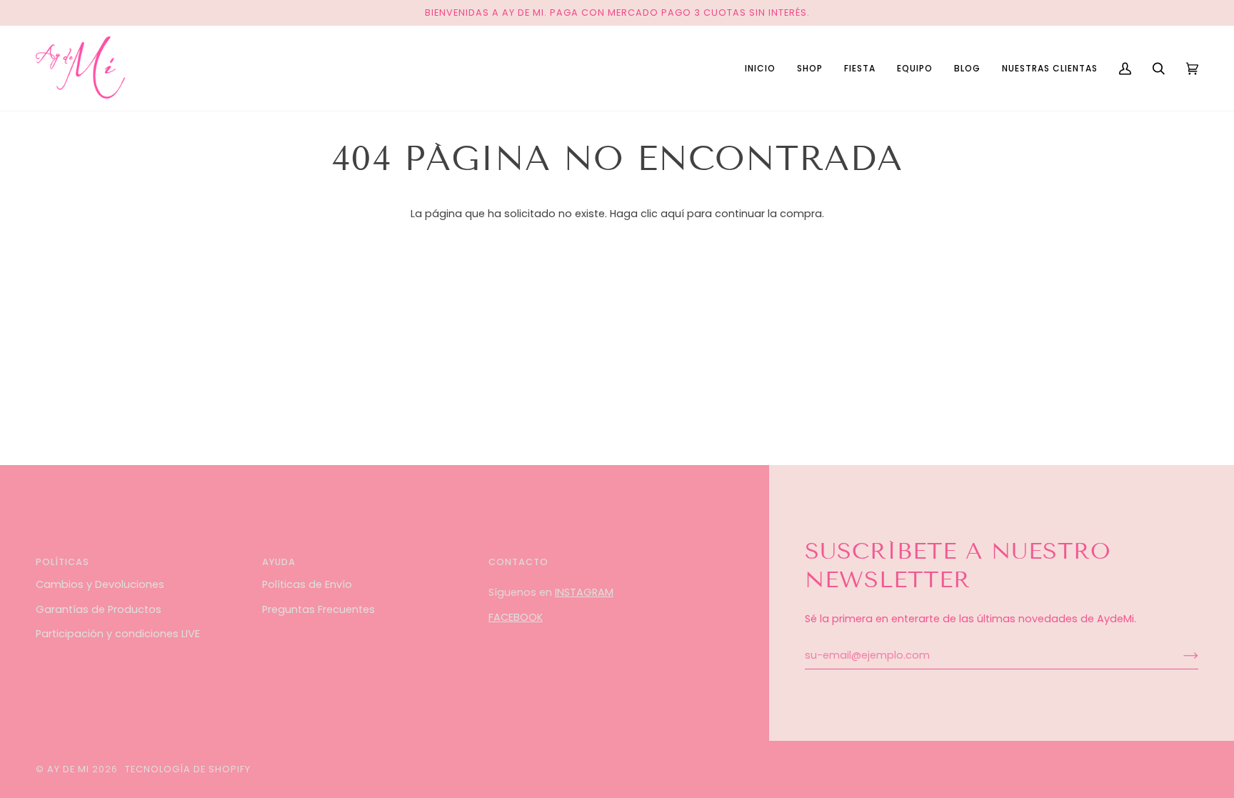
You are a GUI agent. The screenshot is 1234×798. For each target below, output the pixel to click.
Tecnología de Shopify (188, 769)
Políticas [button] (62, 562)
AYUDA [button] (279, 562)
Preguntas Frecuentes (318, 609)
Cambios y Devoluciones (100, 584)
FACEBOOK (515, 617)
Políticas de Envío (307, 584)
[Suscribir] (1179, 655)
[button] (809, 68)
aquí (672, 213)
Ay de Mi (68, 769)
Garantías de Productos (98, 609)
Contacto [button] (518, 562)
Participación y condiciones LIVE (118, 634)
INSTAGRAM (584, 592)
